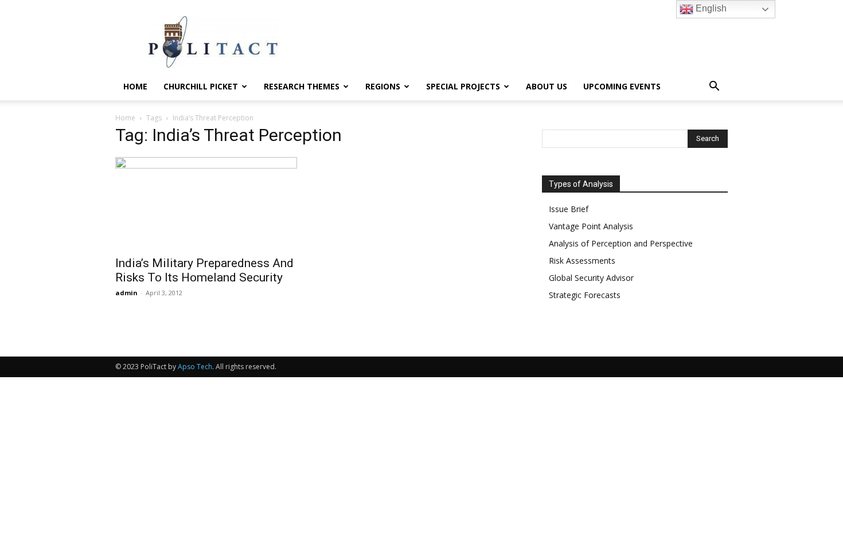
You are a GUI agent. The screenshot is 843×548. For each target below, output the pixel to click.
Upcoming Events (622, 86)
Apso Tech (195, 366)
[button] (714, 87)
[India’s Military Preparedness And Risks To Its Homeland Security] (208, 203)
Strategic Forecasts (584, 294)
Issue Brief (568, 208)
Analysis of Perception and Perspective (621, 243)
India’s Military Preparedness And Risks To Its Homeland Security (204, 270)
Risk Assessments (582, 260)
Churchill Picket (200, 86)
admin (126, 292)
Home (135, 86)
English (710, 8)
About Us (546, 86)
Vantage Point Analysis (591, 226)
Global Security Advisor (591, 277)
